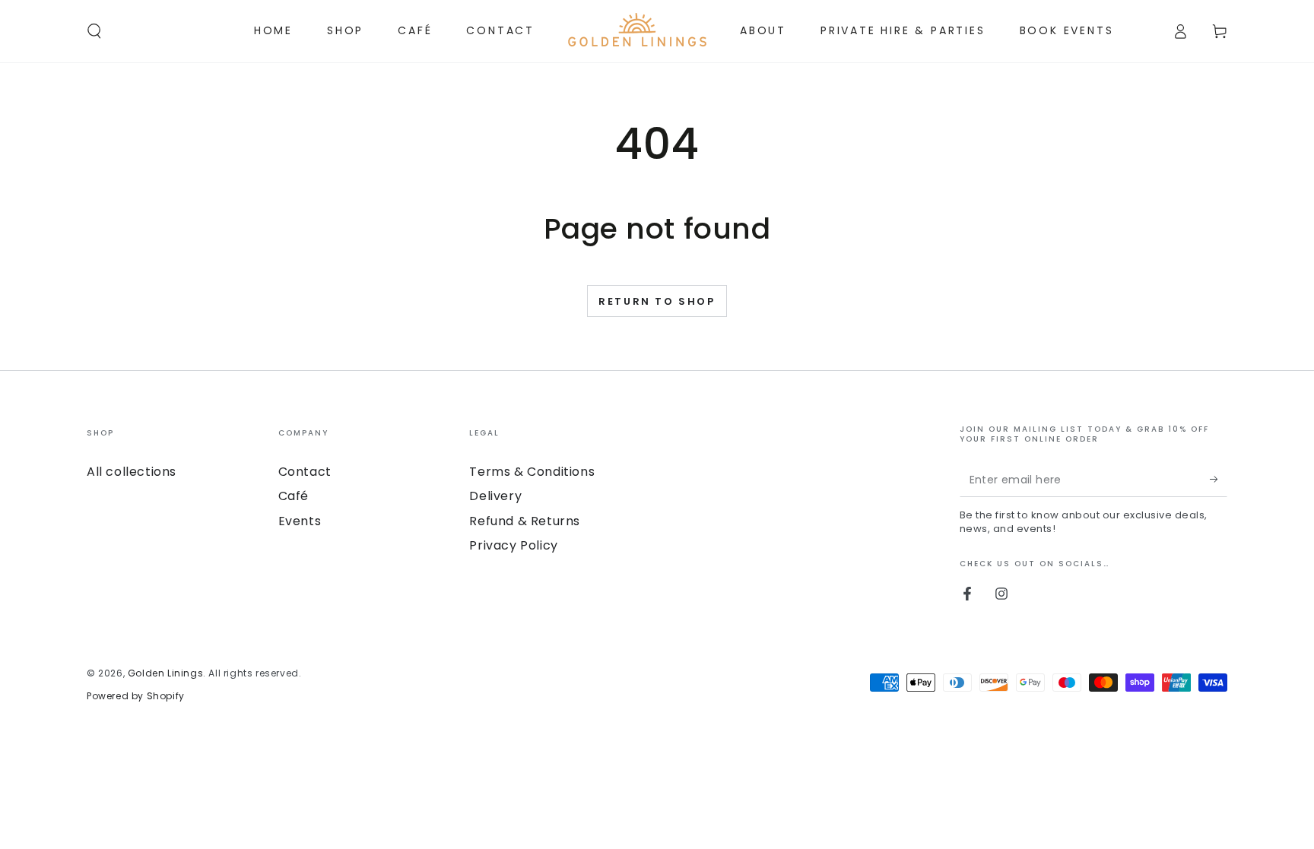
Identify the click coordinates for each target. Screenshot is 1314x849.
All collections (131, 471)
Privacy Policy (513, 545)
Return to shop (656, 301)
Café (293, 496)
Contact (305, 471)
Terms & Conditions (532, 471)
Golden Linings (165, 673)
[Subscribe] (1218, 479)
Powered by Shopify (136, 695)
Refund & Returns (524, 521)
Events (300, 521)
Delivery (495, 496)
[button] (94, 31)
